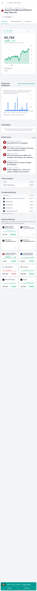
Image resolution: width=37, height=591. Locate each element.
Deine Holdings (16, 21)
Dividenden (28, 21)
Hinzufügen (8, 17)
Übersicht (4, 21)
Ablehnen (9, 588)
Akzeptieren (27, 588)
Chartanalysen (8, 68)
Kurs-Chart (9, 30)
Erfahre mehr (26, 584)
